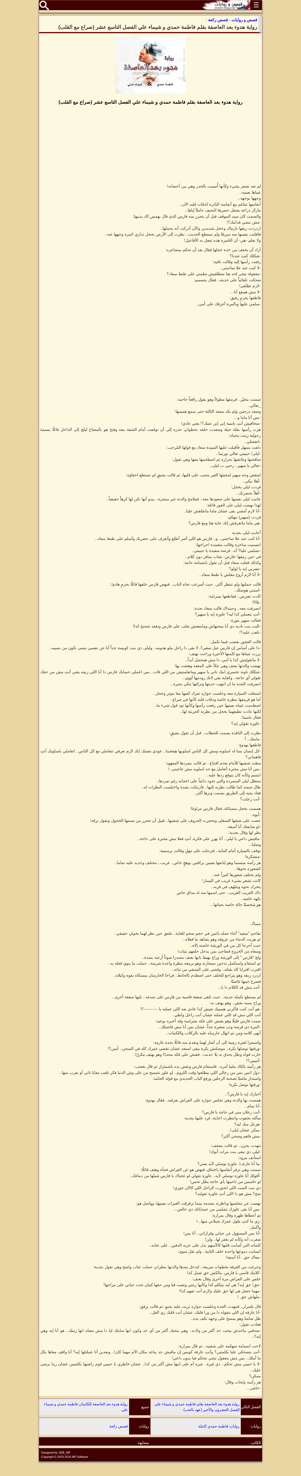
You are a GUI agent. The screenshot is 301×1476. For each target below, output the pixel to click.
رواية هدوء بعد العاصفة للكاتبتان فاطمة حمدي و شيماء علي (86, 1407)
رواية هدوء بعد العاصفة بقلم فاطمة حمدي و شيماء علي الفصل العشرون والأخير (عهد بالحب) (197, 1407)
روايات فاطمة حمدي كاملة (219, 1426)
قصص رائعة (118, 1426)
